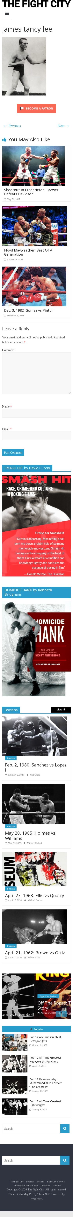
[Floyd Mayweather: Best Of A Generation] (34, 209)
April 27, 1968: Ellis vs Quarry (34, 895)
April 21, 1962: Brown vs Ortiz (35, 953)
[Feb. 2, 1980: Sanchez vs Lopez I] (34, 718)
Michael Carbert (34, 842)
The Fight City (17, 1181)
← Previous (12, 125)
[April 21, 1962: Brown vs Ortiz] (34, 911)
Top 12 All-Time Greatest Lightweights (45, 1103)
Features (30, 1181)
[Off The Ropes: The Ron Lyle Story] (36, 975)
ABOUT (57, 1185)
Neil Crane (35, 774)
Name (7, 406)
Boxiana (11, 758)
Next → (63, 125)
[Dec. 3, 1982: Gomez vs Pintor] (34, 269)
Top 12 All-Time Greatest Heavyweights (45, 1039)
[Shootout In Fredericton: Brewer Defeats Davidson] (33, 148)
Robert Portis (34, 957)
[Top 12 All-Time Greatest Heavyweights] (15, 1034)
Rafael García (36, 1012)
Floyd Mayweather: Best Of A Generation (28, 252)
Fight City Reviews (17, 996)
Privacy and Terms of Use (26, 1185)
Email (7, 429)
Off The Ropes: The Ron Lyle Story (34, 1005)
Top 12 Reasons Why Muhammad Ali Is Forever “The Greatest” (45, 1082)
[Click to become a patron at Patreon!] (36, 104)
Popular (38, 1029)
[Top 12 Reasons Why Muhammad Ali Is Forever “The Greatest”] (15, 1076)
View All (61, 709)
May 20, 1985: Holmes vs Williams (30, 835)
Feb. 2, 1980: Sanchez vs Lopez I (36, 767)
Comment (8, 350)
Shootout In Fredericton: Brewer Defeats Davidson (31, 191)
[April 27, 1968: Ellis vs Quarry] (34, 854)
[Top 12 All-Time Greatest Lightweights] (15, 1098)
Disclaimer (45, 1185)
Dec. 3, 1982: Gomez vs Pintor (28, 310)
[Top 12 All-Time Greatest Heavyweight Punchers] (15, 1054)
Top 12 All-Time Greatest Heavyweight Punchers (45, 1059)
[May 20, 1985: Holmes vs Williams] (33, 786)
